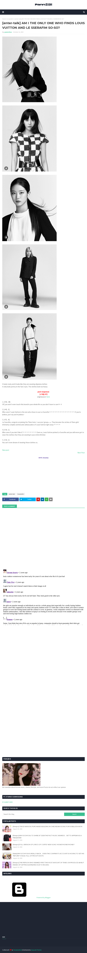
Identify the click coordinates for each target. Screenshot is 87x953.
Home (4, 19)
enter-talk (12, 494)
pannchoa (8, 32)
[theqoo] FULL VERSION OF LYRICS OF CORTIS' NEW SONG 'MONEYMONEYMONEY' (44, 844)
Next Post (81, 453)
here (48, 397)
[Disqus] (43, 597)
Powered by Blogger (43, 897)
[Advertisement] (43, 475)
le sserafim (10, 19)
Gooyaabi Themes (36, 950)
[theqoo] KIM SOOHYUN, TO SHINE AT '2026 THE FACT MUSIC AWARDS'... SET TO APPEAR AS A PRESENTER (47, 837)
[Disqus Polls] (43, 538)
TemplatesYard (17, 950)
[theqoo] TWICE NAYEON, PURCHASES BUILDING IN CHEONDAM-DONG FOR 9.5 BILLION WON (47, 826)
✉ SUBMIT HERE (7, 802)
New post (5, 450)
